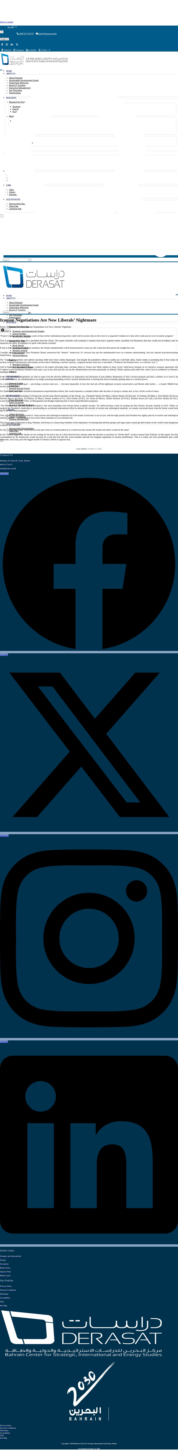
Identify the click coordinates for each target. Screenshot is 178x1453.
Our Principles (15, 315)
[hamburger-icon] (177, 294)
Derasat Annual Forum (19, 388)
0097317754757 (26, 34)
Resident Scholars (21, 364)
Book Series (18, 345)
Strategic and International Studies (28, 331)
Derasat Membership (18, 419)
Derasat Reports (20, 355)
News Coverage (16, 402)
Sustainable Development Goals (24, 80)
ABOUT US (10, 73)
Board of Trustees (17, 310)
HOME (9, 71)
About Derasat (15, 78)
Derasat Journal (20, 350)
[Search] (30, 260)
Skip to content (6, 22)
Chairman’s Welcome (19, 307)
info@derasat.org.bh (47, 34)
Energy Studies (19, 334)
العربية (11, 27)
